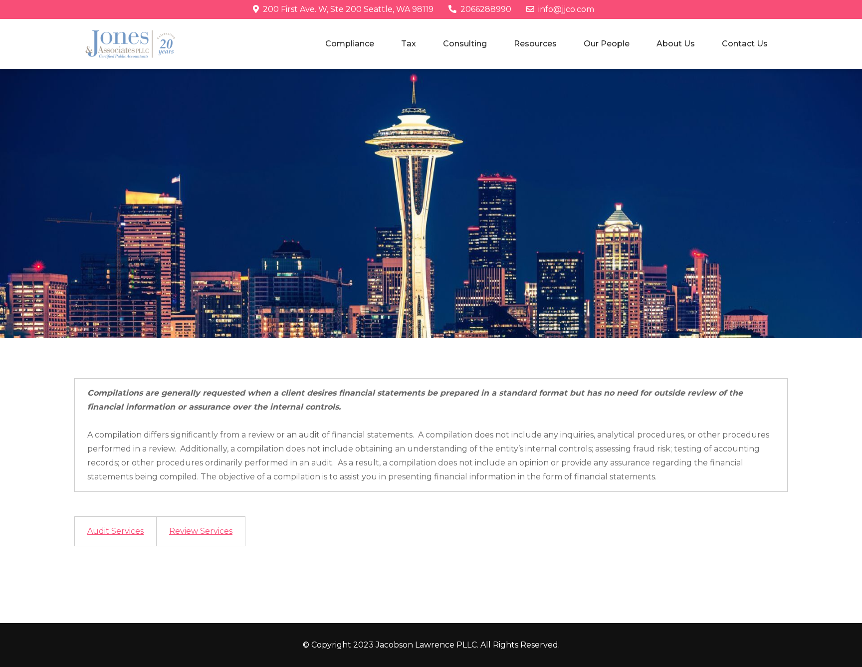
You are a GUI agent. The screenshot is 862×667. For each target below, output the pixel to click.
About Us (675, 43)
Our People (607, 43)
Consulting (465, 43)
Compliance (349, 43)
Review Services (200, 531)
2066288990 (485, 9)
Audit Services (115, 531)
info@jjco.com (566, 9)
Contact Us (745, 43)
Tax (408, 43)
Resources (535, 43)
